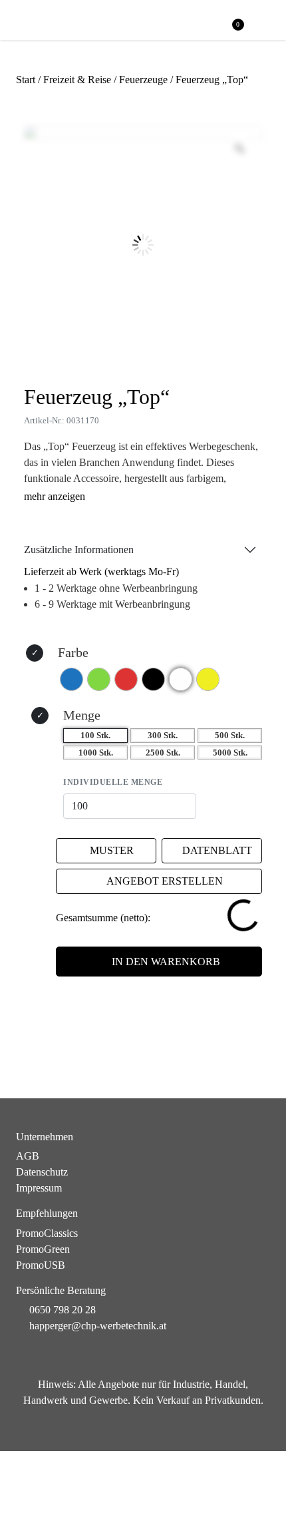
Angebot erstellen (164, 881)
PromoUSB (40, 1265)
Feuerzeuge (143, 79)
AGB (27, 1156)
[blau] (71, 679)
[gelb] (207, 679)
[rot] (126, 679)
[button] (263, 21)
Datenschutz (42, 1172)
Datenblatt (217, 850)
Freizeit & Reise (77, 79)
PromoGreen (43, 1249)
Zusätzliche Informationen (79, 549)
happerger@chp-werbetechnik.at (97, 1325)
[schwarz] (153, 679)
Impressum (39, 1188)
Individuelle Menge (112, 782)
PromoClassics (47, 1233)
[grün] (98, 679)
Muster (112, 850)
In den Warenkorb (166, 961)
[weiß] (180, 679)
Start (25, 79)
